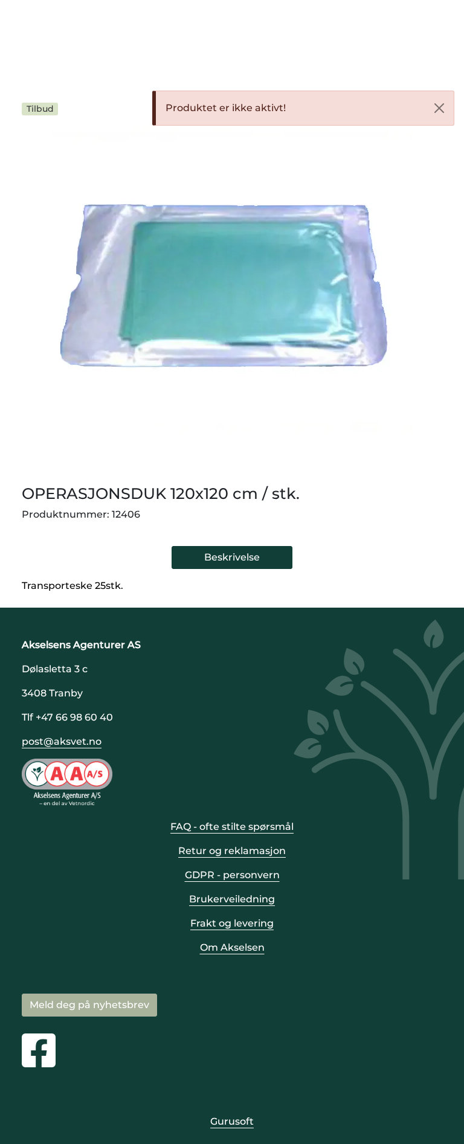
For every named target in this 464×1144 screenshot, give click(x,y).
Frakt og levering (232, 923)
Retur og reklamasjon (232, 850)
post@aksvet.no (62, 741)
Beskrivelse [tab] (232, 557)
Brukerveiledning (232, 899)
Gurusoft (232, 1121)
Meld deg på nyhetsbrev (89, 1005)
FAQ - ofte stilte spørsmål (232, 826)
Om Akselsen (232, 947)
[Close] (439, 108)
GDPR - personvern (232, 875)
